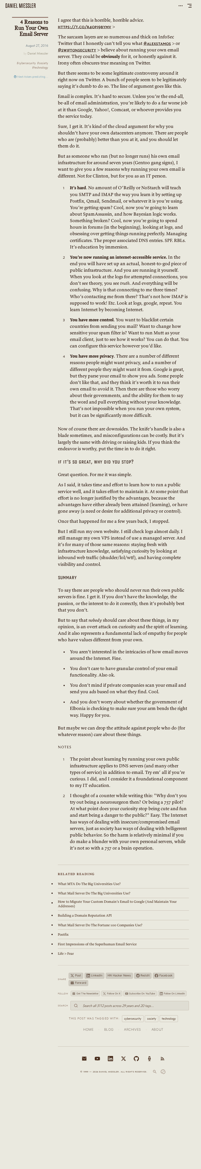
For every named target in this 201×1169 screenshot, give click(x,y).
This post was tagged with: (94, 1018)
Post (78, 975)
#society (42, 63)
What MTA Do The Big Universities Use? (89, 884)
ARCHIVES (132, 1029)
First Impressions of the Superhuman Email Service (97, 944)
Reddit (145, 975)
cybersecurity (132, 1018)
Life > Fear (66, 953)
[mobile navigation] (189, 5)
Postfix (63, 934)
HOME (88, 1029)
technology (169, 1018)
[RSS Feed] (162, 1058)
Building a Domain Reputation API (85, 915)
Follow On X (113, 993)
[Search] (154, 1071)
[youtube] (97, 1058)
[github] (136, 1058)
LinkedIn (97, 975)
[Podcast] (149, 1058)
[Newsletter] (84, 1058)
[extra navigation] (180, 5)
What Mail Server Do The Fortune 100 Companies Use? (100, 925)
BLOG (109, 1029)
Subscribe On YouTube (142, 993)
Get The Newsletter (87, 993)
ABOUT (158, 1029)
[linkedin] (110, 1058)
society (151, 1018)
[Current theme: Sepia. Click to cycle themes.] (163, 1071)
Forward (80, 982)
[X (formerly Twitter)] (123, 1058)
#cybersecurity (26, 63)
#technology (40, 67)
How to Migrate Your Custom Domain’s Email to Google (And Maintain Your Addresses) (117, 903)
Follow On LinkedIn (174, 993)
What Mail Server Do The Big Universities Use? (94, 893)
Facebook (165, 975)
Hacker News (119, 975)
